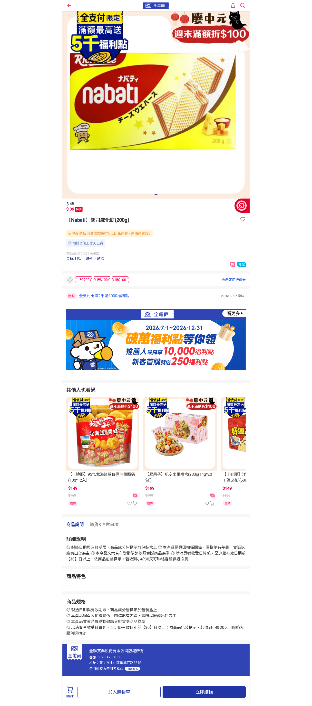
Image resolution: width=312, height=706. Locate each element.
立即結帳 (204, 692)
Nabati (78, 220)
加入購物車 (119, 692)
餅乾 (89, 258)
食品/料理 (73, 258)
